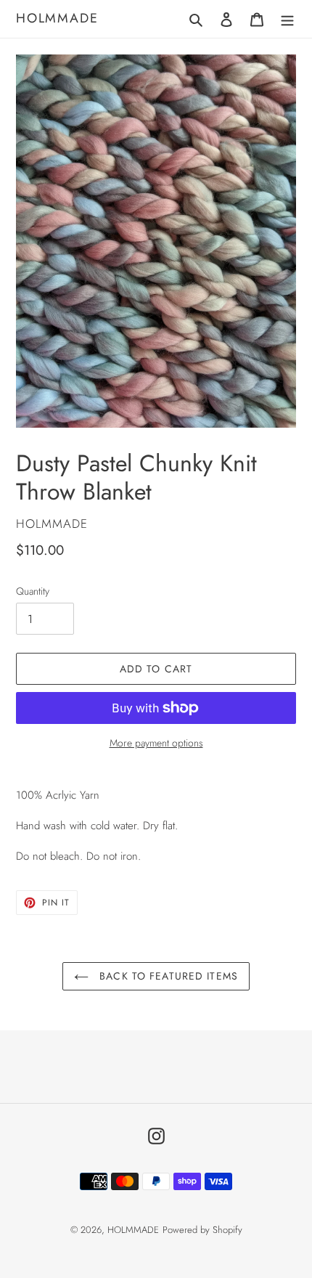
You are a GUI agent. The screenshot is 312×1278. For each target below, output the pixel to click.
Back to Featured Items (167, 976)
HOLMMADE (57, 19)
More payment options (156, 743)
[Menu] (287, 19)
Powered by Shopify (202, 1230)
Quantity (32, 591)
